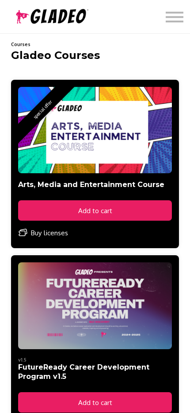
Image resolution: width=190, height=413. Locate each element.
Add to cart (95, 210)
